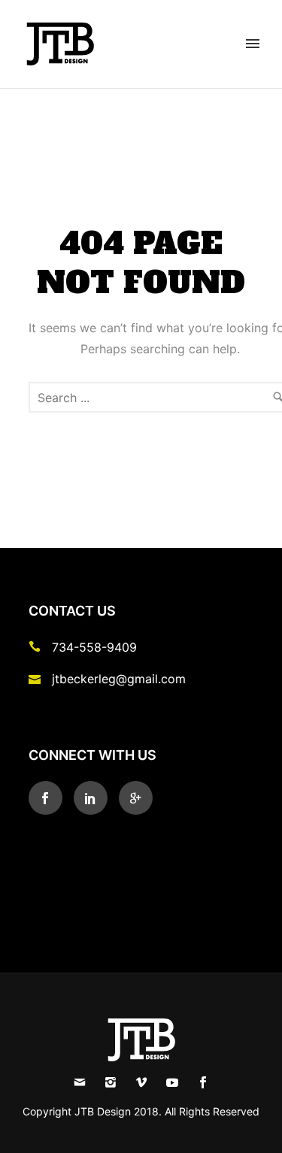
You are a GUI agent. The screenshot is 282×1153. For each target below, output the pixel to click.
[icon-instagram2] (114, 1082)
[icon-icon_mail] (38, 678)
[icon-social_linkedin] (94, 798)
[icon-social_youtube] (176, 1082)
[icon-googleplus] (136, 798)
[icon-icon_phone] (38, 646)
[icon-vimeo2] (145, 1082)
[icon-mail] (83, 1082)
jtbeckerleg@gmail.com (119, 678)
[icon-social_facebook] (49, 798)
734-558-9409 (94, 647)
